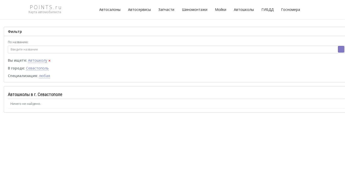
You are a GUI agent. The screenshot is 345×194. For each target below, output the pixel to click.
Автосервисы (139, 9)
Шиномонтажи (194, 9)
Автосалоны (109, 9)
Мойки (220, 9)
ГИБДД (267, 9)
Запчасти (166, 9)
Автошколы (244, 9)
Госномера (290, 9)
